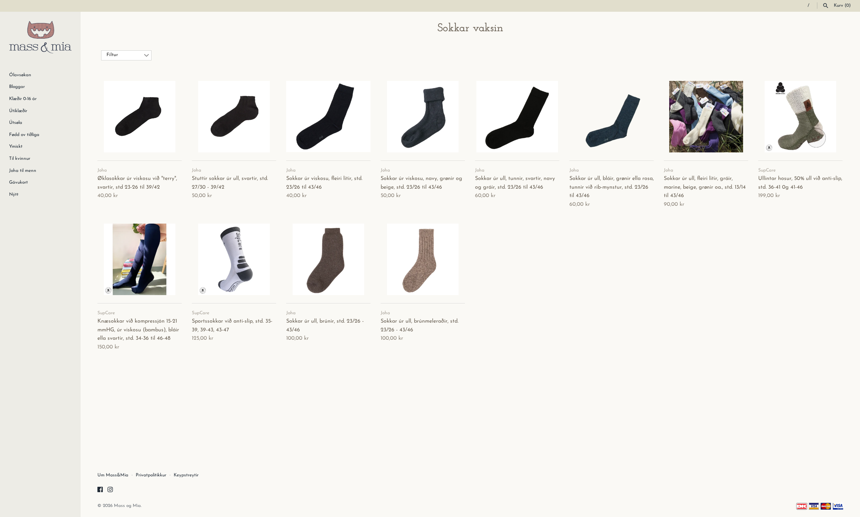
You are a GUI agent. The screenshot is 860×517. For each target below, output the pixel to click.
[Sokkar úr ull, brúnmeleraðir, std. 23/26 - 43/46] (423, 259)
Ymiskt (16, 146)
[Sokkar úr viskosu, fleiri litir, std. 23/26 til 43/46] (328, 116)
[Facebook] (100, 490)
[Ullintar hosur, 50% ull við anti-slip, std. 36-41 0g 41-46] (800, 116)
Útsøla (15, 123)
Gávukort (18, 182)
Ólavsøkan (20, 75)
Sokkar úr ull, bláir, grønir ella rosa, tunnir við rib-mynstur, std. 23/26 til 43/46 (611, 187)
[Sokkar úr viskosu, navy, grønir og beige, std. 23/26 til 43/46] (423, 116)
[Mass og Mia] (40, 37)
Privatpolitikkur (151, 475)
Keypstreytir (186, 475)
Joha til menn (22, 171)
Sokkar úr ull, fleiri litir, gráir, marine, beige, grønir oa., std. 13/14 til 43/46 (705, 187)
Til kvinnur (19, 158)
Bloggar (17, 87)
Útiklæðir (18, 111)
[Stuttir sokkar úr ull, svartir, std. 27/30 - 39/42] (234, 116)
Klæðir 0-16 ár (23, 99)
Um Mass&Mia (112, 475)
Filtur (112, 54)
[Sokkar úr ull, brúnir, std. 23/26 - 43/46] (328, 259)
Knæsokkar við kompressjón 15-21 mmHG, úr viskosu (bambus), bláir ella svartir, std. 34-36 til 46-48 (138, 330)
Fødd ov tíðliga (24, 135)
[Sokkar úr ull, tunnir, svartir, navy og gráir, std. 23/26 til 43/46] (517, 116)
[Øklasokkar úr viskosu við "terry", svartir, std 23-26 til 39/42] (139, 116)
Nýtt (13, 194)
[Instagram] (110, 490)
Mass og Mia (127, 506)
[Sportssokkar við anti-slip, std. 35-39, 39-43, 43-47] (234, 259)
